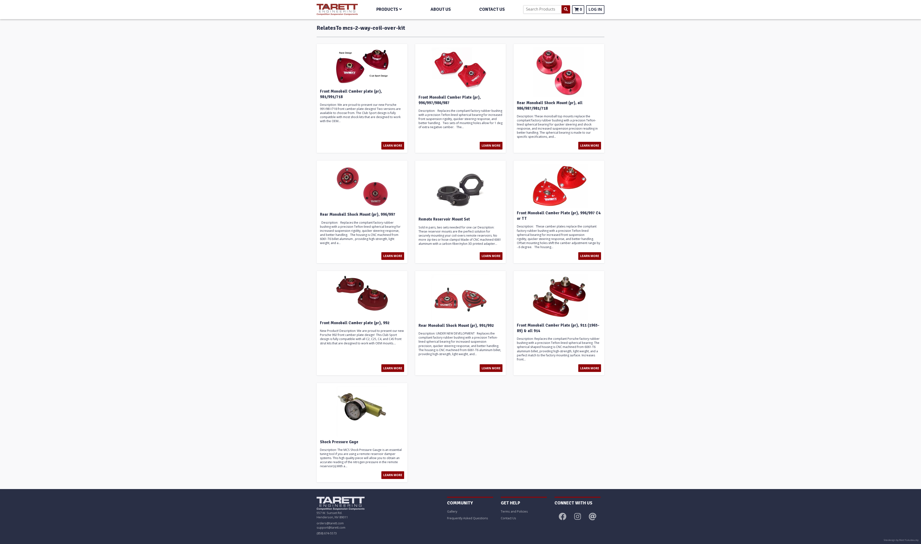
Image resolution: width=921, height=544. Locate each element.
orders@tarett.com (330, 523)
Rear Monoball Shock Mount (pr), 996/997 (357, 214)
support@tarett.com (331, 527)
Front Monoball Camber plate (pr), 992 (355, 323)
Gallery (452, 511)
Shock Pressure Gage (339, 442)
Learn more (392, 145)
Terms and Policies (514, 511)
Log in (595, 9)
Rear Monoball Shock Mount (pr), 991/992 (456, 325)
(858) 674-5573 (327, 533)
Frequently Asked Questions (467, 518)
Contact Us (508, 518)
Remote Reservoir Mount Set (444, 219)
